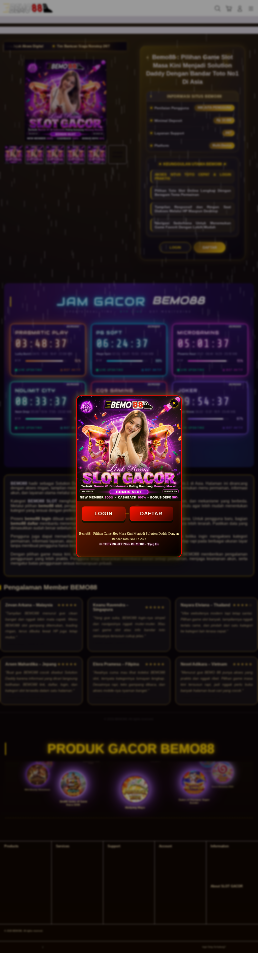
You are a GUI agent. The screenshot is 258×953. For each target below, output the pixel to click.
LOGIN (103, 513)
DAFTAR (151, 513)
